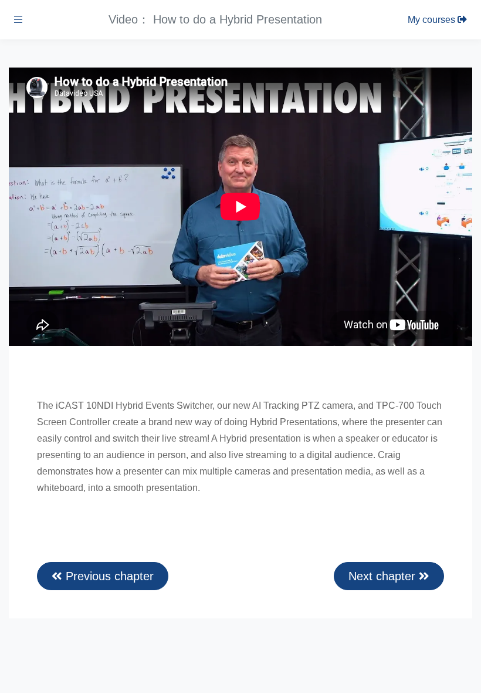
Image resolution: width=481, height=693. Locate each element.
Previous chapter (108, 576)
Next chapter (383, 576)
